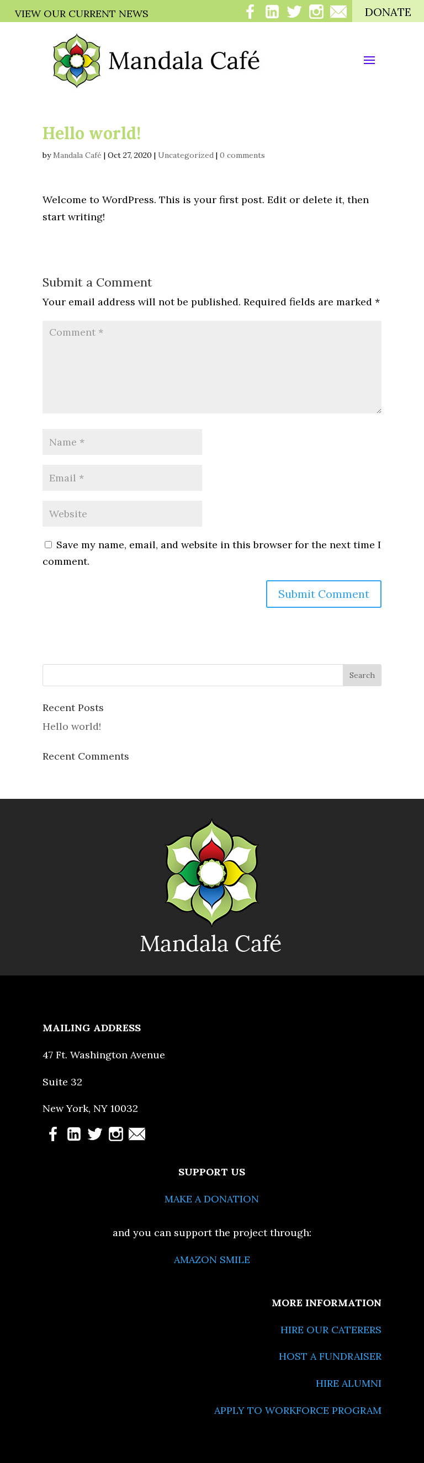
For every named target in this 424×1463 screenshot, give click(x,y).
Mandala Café (77, 155)
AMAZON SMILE (212, 1259)
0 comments (242, 155)
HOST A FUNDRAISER (330, 1356)
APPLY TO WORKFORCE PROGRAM (297, 1410)
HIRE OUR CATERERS (330, 1329)
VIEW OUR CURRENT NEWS (82, 13)
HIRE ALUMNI (348, 1383)
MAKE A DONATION (212, 1198)
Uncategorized (186, 155)
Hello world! (72, 726)
